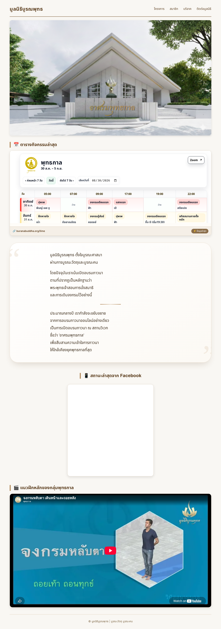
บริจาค (187, 9)
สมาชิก (174, 9)
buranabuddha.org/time (30, 231)
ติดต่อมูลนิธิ (204, 9)
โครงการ (159, 9)
